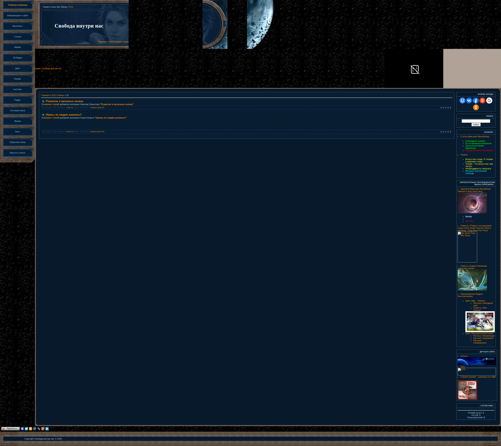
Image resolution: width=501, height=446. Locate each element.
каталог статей (51, 104)
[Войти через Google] (489, 100)
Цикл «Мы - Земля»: (475, 301)
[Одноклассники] (31, 428)
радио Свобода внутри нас (48, 68)
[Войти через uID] (462, 100)
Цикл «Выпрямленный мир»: (479, 333)
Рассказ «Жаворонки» (480, 341)
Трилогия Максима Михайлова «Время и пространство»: (474, 190)
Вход (126, 41)
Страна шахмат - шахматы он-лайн (478, 377)
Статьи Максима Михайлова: (474, 136)
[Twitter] (26, 428)
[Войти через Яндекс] (482, 100)
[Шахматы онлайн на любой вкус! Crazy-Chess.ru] (467, 399)
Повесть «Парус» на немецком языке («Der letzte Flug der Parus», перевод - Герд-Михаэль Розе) (475, 228)
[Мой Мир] (35, 428)
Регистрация (115, 41)
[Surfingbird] (47, 428)
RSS (71, 7)
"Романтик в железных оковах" (117, 104)
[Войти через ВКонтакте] (469, 100)
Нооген (464, 356)
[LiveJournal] (39, 428)
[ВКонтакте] (22, 428)
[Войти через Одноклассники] (476, 107)
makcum (69, 108)
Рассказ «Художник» (483, 338)
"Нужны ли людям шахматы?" (111, 118)
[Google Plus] (43, 428)
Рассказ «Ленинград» (484, 336)
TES (462, 366)
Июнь (61, 95)
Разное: (464, 154)
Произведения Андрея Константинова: (470, 295)
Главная (102, 41)
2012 (53, 95)
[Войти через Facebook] (476, 100)
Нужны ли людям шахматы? (64, 114)
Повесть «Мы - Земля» (480, 309)
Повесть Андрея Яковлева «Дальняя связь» (472, 267)
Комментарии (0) (97, 108)
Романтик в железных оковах (64, 101)
